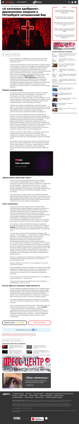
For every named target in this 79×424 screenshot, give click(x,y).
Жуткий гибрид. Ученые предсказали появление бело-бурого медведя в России (68, 75)
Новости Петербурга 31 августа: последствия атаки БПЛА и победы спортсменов (64, 12)
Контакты (14, 395)
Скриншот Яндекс (6, 51)
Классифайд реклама (17, 397)
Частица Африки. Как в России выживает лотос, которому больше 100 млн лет (67, 60)
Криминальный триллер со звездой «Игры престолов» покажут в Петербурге (15, 352)
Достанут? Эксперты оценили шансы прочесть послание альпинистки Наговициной (68, 55)
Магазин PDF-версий (38, 393)
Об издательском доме (18, 393)
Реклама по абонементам (46, 395)
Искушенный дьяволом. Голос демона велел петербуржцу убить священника (41, 352)
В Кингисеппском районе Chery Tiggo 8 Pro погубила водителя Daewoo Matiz (64, 30)
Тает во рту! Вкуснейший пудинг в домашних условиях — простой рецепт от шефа (67, 65)
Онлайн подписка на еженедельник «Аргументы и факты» (59, 393)
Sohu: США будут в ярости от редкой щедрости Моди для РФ (67, 99)
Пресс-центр (29, 393)
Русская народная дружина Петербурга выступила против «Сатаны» (16, 347)
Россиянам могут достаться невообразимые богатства (65, 94)
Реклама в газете (23, 395)
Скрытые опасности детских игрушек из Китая (67, 109)
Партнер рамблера (25, 418)
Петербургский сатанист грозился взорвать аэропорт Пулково (40, 347)
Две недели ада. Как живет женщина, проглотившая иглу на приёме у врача (64, 24)
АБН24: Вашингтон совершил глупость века (65, 104)
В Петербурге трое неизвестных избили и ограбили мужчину (64, 17)
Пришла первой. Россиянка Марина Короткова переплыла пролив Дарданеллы (64, 36)
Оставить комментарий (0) (39, 322)
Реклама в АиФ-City (59, 395)
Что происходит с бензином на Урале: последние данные (65, 89)
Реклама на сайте (33, 395)
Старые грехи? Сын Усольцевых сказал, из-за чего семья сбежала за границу (67, 70)
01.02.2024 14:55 (5, 6)
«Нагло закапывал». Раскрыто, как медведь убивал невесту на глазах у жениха (67, 80)
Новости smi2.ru (7, 388)
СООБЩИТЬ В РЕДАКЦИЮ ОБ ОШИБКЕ (53, 397)
